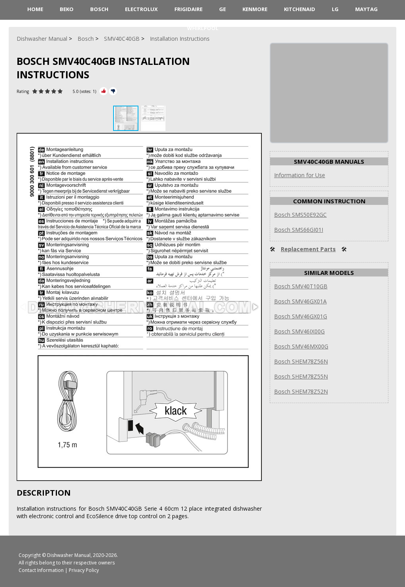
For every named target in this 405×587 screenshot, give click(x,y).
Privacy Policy (84, 570)
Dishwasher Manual (69, 555)
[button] (153, 118)
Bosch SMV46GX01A (300, 301)
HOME (35, 9)
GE (222, 9)
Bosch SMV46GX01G (300, 316)
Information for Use (299, 175)
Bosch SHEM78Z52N (301, 391)
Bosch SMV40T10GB (300, 286)
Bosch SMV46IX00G (299, 331)
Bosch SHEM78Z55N (301, 376)
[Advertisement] (330, 93)
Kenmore (254, 9)
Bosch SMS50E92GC (300, 214)
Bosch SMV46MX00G (301, 346)
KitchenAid (299, 9)
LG (335, 9)
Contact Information (41, 570)
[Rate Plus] (103, 91)
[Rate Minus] (113, 91)
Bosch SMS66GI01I (298, 229)
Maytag (366, 9)
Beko (67, 9)
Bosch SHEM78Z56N (301, 361)
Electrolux (141, 9)
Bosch (99, 9)
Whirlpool (202, 28)
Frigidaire (188, 9)
